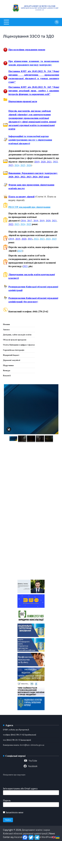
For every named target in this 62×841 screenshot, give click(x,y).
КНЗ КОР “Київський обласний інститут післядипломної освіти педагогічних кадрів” (31, 458)
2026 (28, 165)
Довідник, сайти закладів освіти (17, 334)
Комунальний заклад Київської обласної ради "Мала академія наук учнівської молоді (31, 482)
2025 (28, 224)
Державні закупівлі (11, 360)
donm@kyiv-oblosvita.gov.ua (32, 744)
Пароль (7, 800)
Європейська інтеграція (13, 349)
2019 (37, 161)
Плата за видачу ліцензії (21, 196)
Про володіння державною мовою (26, 49)
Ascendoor (19, 837)
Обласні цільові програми (14, 339)
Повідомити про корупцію (14, 774)
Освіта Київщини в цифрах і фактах (19, 344)
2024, (17, 165)
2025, (23, 165)
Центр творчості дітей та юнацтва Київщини (31, 524)
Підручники (8, 365)
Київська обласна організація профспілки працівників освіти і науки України (31, 564)
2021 (49, 161)
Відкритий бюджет (11, 355)
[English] (54, 837)
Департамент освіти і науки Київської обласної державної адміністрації (26, 831)
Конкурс (6, 370)
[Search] (56, 22)
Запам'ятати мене (14, 812)
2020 (43, 161)
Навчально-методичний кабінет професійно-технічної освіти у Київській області (31, 506)
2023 (16, 224)
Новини (6, 324)
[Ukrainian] (58, 837)
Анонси (6, 329)
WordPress (46, 837)
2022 (10, 224)
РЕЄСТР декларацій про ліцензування (29, 207)
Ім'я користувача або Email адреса (20, 788)
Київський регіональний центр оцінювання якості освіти (31, 542)
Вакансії (7, 375)
